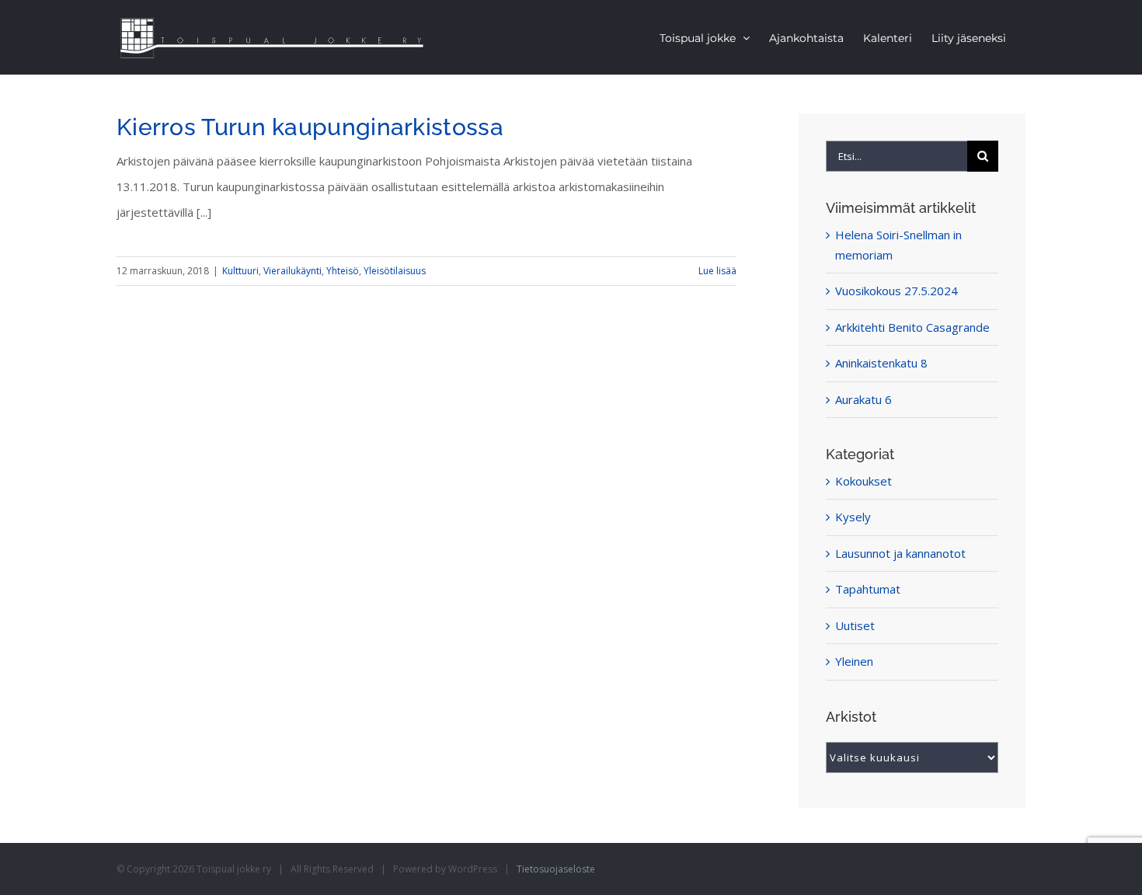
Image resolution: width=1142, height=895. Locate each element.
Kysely (853, 516)
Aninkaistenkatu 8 (881, 363)
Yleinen (854, 661)
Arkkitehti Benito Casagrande (912, 327)
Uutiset (855, 625)
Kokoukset (863, 481)
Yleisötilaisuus (395, 270)
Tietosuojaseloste (556, 869)
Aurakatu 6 (863, 399)
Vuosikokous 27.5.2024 (896, 290)
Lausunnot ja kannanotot (900, 553)
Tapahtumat (867, 589)
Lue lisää (717, 270)
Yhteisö (342, 270)
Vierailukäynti (292, 270)
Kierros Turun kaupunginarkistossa (310, 127)
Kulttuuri (240, 270)
